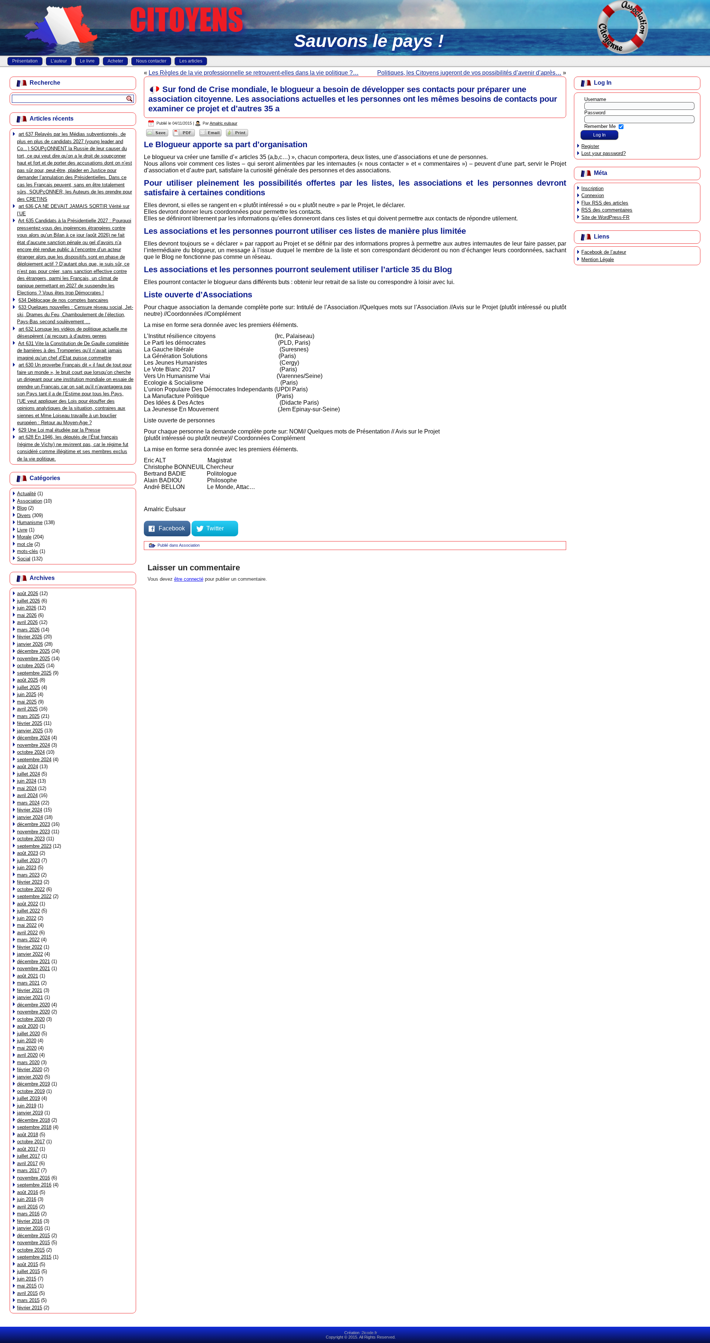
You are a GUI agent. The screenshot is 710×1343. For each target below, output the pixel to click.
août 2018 (27, 1134)
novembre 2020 (33, 1012)
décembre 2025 (33, 651)
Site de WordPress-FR (605, 217)
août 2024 (27, 766)
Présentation (25, 61)
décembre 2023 (33, 824)
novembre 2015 (33, 1242)
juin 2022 (26, 918)
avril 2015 (27, 1293)
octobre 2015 (31, 1250)
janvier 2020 (30, 1077)
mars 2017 (28, 1170)
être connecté (188, 579)
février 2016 (29, 1221)
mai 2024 (27, 788)
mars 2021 (28, 983)
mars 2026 (28, 629)
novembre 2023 (33, 831)
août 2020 (27, 1026)
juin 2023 (26, 867)
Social (23, 558)
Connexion (592, 195)
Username (595, 99)
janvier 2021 (30, 997)
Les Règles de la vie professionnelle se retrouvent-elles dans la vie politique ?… (254, 73)
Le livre (87, 61)
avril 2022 (27, 932)
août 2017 (27, 1149)
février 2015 (29, 1307)
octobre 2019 (31, 1091)
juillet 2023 (28, 860)
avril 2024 (27, 795)
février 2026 (29, 637)
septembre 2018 (34, 1127)
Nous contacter (151, 61)
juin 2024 (26, 781)
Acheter (115, 61)
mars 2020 (28, 1062)
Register (590, 146)
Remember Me (600, 126)
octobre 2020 (31, 1019)
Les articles (190, 61)
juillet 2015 (28, 1271)
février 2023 (29, 882)
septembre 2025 (34, 673)
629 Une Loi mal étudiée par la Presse (59, 430)
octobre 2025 (31, 665)
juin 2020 (26, 1040)
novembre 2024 (33, 745)
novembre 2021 (33, 968)
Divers (24, 515)
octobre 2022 (31, 889)
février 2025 (29, 723)
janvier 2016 (30, 1228)
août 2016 (27, 1192)
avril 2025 (27, 709)
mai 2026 (27, 615)
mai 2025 (27, 702)
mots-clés (27, 551)
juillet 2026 (28, 601)
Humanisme (30, 522)
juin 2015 (26, 1279)
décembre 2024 (33, 737)
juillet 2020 (28, 1033)
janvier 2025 (30, 730)
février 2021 (29, 990)
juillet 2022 (28, 911)
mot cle (25, 544)
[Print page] (237, 136)
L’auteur (59, 61)
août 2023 (27, 853)
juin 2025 (26, 694)
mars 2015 (28, 1300)
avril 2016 (27, 1206)
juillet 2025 (28, 687)
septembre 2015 (34, 1257)
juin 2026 (26, 608)
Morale (24, 537)
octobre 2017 (31, 1141)
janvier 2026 (30, 644)
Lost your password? (603, 153)
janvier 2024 (30, 817)
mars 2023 (28, 875)
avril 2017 (27, 1163)
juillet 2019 (28, 1098)
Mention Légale (597, 259)
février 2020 (29, 1069)
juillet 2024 (28, 774)
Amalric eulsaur (223, 123)
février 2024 (29, 810)
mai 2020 (27, 1048)
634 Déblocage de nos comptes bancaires (63, 300)
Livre (22, 530)
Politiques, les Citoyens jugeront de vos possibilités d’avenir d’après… (469, 73)
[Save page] (157, 136)
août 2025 (27, 680)
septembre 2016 (34, 1185)
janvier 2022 (30, 954)
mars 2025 (28, 716)
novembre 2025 (33, 658)
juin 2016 (26, 1199)
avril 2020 (27, 1055)
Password (594, 112)
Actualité (26, 493)
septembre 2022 (34, 896)
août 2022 (27, 904)
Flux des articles (604, 203)
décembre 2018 (33, 1120)
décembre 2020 (33, 1005)
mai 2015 (27, 1286)
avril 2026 (27, 622)
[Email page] (210, 136)
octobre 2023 (31, 838)
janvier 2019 (30, 1113)
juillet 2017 (28, 1156)
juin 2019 (26, 1106)
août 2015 (27, 1264)
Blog (22, 508)
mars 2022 (28, 939)
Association (29, 501)
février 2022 (29, 947)
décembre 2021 (33, 961)
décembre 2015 (33, 1235)
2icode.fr (369, 1332)
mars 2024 (28, 803)
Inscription (592, 188)
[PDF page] (183, 136)
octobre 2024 (31, 752)
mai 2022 (27, 925)
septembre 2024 (34, 759)
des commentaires (606, 210)
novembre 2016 (33, 1178)
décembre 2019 (33, 1084)
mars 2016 (28, 1214)
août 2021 (27, 976)
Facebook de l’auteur (603, 252)
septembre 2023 (34, 846)
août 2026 (27, 593)
